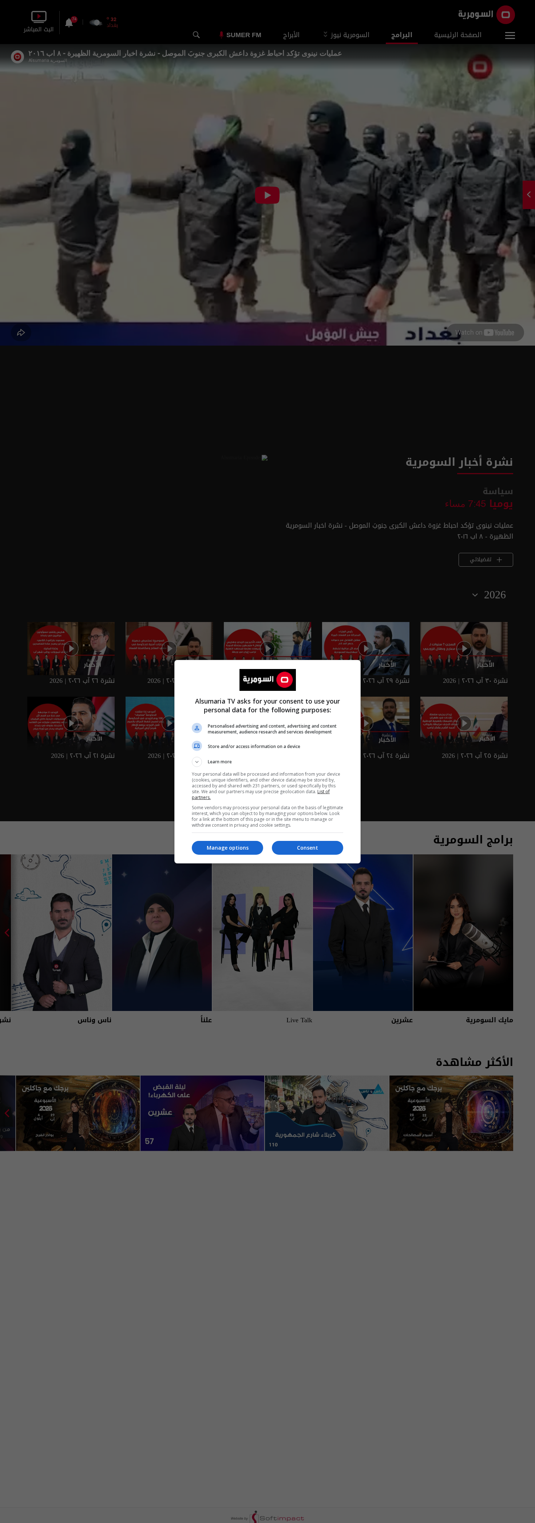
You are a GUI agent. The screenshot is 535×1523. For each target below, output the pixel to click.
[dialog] (267, 761)
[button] (267, 762)
